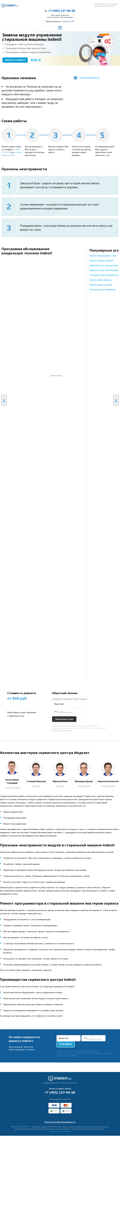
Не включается (89, 78)
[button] (51, 375)
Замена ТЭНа (109, 255)
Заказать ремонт (15, 60)
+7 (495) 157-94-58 (61, 11)
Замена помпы (96, 255)
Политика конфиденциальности (60, 1122)
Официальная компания (60, 1131)
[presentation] (4, 400)
